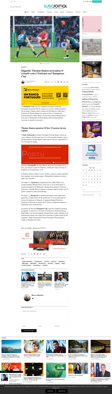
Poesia (86, 115)
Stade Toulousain (26, 265)
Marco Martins (31, 81)
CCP (91, 89)
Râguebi (57, 263)
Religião (84, 117)
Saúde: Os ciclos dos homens (75, 375)
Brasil (87, 89)
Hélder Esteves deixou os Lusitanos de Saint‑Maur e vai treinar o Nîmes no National (45, 285)
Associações (95, 87)
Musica (84, 113)
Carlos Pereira (29, 381)
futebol (85, 106)
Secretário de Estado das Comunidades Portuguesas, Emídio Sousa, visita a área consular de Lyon (100, 380)
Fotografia (96, 104)
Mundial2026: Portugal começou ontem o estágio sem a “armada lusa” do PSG (27, 285)
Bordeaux (84, 89)
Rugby (63, 263)
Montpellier (33, 263)
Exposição (88, 104)
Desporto (24, 67)
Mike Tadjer (25, 263)
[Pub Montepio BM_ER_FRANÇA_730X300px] (44, 95)
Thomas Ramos (36, 265)
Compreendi (50, 391)
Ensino (84, 104)
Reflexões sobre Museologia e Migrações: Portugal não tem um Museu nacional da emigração (99, 356)
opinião (89, 113)
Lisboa (89, 109)
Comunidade (88, 92)
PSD (95, 115)
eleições (92, 102)
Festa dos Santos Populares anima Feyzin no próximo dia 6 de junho (32, 355)
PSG (97, 115)
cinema (98, 89)
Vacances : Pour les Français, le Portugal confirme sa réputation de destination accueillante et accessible (11, 356)
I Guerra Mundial (96, 106)
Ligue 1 (83, 109)
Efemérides (86, 102)
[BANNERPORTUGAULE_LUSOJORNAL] (44, 154)
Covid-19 (95, 96)
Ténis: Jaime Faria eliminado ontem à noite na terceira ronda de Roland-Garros (61, 285)
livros (93, 109)
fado (92, 104)
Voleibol (95, 117)
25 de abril (84, 87)
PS (93, 115)
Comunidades (87, 94)
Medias (95, 111)
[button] (100, 194)
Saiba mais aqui (61, 391)
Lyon (88, 111)
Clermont (46, 261)
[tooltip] (86, 1)
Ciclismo (94, 89)
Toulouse (45, 265)
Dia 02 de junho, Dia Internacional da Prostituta (55, 380)
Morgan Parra (42, 263)
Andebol (88, 87)
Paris (93, 113)
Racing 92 (50, 263)
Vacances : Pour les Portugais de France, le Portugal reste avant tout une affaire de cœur (78, 356)
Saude (88, 117)
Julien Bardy (61, 261)
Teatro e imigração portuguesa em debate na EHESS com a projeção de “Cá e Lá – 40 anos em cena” (33, 379)
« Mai (83, 189)
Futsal (89, 106)
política (90, 115)
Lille (87, 109)
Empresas (97, 102)
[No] (110, 389)
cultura (85, 99)
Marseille (92, 111)
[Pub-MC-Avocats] (44, 240)
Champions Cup (38, 261)
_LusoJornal (28, 357)
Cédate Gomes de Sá (27, 261)
